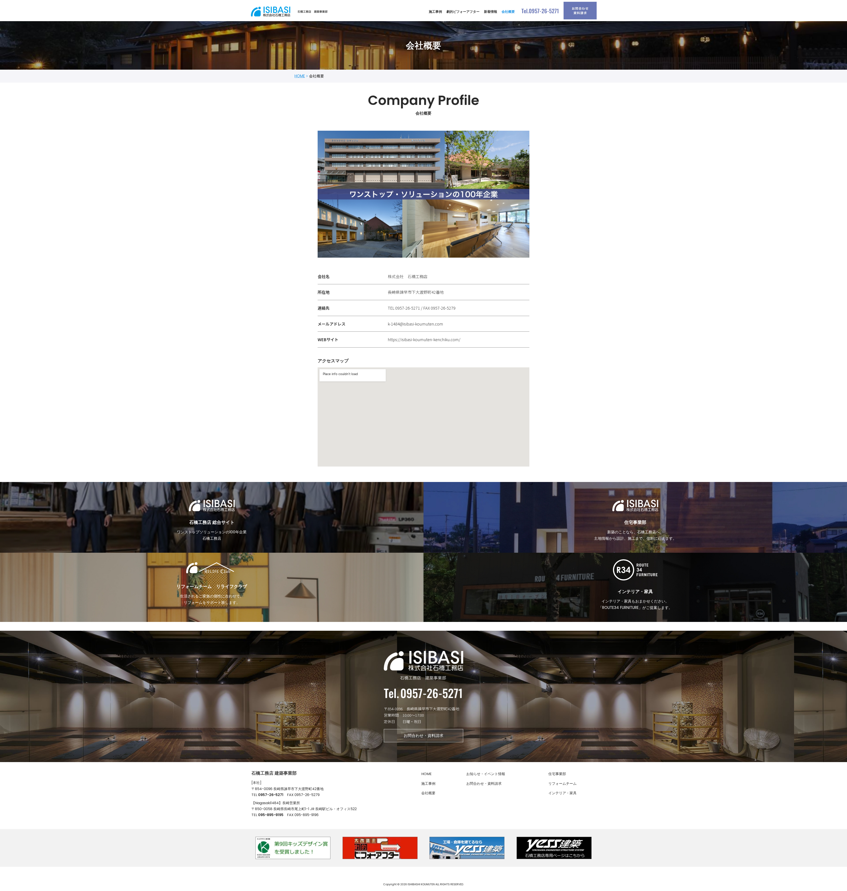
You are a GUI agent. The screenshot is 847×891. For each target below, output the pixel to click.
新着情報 (490, 11)
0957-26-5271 (270, 794)
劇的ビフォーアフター (463, 11)
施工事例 (435, 11)
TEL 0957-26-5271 (404, 308)
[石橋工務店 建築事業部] (290, 11)
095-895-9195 (270, 814)
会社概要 (508, 11)
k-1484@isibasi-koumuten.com (415, 324)
